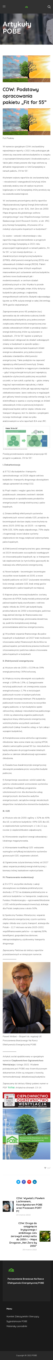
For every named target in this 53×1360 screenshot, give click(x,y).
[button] (49, 7)
